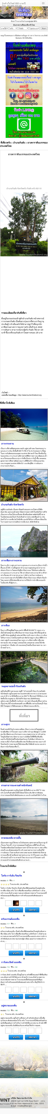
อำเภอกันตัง (19, 142)
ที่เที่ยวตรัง (6, 142)
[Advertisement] (24, 171)
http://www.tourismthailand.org (29, 395)
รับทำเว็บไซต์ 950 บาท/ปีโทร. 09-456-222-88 (14, 4)
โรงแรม (18, 884)
